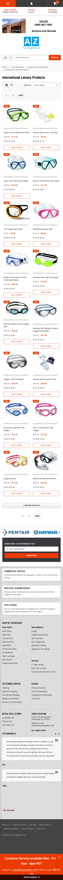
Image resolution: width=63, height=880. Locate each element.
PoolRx (34, 631)
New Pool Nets (37, 638)
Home (4, 67)
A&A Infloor (6, 645)
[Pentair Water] (15, 532)
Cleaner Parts (7, 638)
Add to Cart (17, 148)
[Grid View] (6, 85)
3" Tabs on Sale (38, 665)
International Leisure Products (17, 70)
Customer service (19, 825)
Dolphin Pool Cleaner (40, 635)
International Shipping (11, 695)
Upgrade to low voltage (41, 649)
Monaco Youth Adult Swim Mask (46, 181)
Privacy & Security (39, 688)
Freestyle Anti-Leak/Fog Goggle (45, 277)
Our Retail (52, 11)
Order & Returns (27, 829)
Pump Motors (7, 653)
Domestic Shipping (9, 691)
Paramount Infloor (9, 649)
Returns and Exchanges (12, 702)
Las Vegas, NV (8, 725)
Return (31, 11)
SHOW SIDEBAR (31, 877)
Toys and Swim (17, 67)
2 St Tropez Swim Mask (13, 229)
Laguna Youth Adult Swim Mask (16, 133)
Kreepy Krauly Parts (10, 663)
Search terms (44, 825)
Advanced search (11, 829)
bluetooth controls (39, 645)
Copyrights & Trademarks (42, 695)
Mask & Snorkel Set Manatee (44, 479)
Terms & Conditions (39, 691)
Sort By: (27, 85)
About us (5, 825)
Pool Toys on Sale (39, 668)
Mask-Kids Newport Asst (43, 229)
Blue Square (7, 660)
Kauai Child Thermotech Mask (16, 181)
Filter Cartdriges (8, 656)
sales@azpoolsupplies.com (25, 870)
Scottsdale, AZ (8, 718)
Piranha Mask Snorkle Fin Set (44, 379)
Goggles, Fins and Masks (38, 67)
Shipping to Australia (10, 699)
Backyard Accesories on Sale (43, 672)
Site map (32, 825)
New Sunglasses (38, 642)
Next (21, 95)
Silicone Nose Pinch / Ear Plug (45, 133)
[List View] (11, 85)
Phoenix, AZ (7, 721)
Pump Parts (6, 631)
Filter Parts (6, 635)
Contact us (36, 699)
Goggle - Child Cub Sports (14, 379)
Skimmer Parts (8, 642)
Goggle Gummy (10, 479)
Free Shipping (10, 11)
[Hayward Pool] (47, 532)
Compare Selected (31, 505)
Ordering (5, 688)
